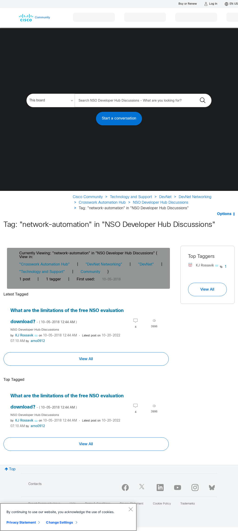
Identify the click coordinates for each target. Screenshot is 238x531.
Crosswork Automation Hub (102, 202)
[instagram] (195, 487)
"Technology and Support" (42, 272)
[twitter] (142, 487)
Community (90, 272)
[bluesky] (212, 486)
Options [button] (224, 214)
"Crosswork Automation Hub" (44, 264)
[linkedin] (160, 487)
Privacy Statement (21, 522)
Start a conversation (119, 118)
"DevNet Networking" (104, 264)
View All (86, 359)
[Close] (130, 509)
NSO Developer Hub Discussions (160, 202)
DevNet (165, 197)
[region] (68, 517)
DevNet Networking (195, 197)
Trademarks (187, 503)
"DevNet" (146, 264)
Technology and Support (131, 197)
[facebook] (125, 487)
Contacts (35, 484)
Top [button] (12, 469)
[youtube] (177, 487)
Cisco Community (88, 197)
